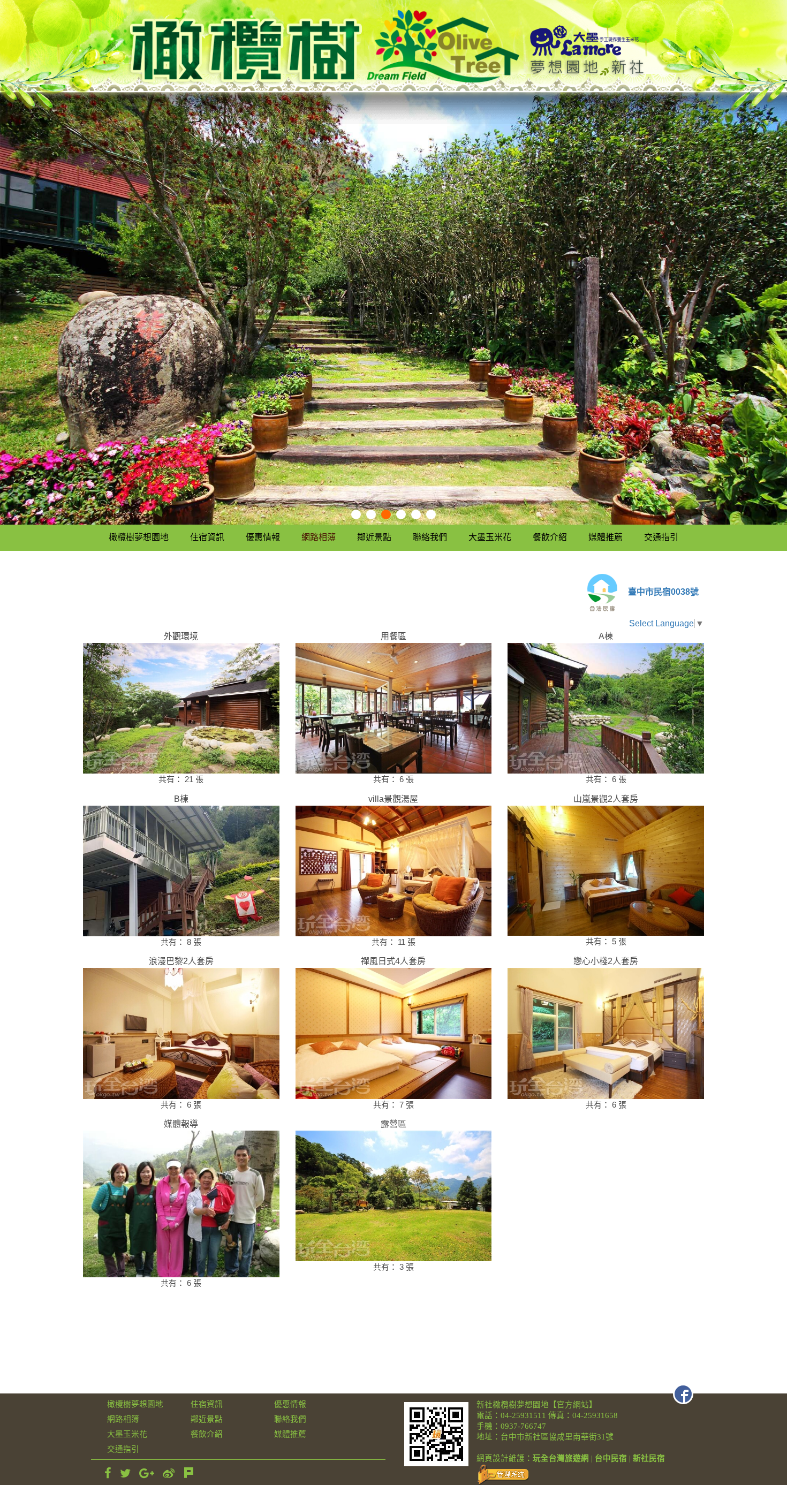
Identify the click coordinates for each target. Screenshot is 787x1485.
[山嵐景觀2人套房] (606, 871)
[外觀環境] (181, 708)
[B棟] (181, 871)
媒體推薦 (605, 537)
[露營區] (394, 1196)
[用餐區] (394, 708)
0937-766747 (523, 1426)
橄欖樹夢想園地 (139, 537)
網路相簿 (318, 537)
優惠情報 (263, 537)
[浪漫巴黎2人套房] (181, 1033)
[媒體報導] (181, 1204)
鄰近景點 (374, 537)
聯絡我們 (430, 537)
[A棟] (606, 708)
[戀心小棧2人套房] (606, 1033)
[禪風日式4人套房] (394, 1033)
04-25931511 (523, 1415)
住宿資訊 (207, 537)
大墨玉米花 (489, 537)
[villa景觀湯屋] (394, 871)
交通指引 (661, 537)
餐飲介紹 (550, 537)
